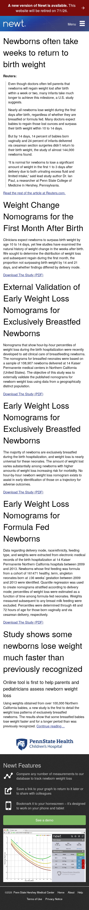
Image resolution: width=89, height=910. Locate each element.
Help (80, 892)
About (71, 892)
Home (61, 892)
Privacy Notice (53, 899)
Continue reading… (51, 726)
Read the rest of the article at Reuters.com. (34, 192)
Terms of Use (34, 899)
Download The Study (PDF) (23, 274)
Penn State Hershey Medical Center (33, 892)
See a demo (44, 820)
